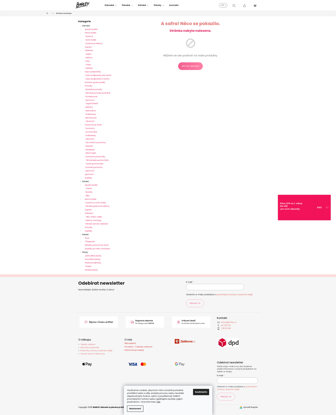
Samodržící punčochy (96, 142)
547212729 (226, 325)
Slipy (88, 195)
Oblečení (89, 50)
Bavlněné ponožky (94, 89)
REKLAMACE (130, 343)
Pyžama (89, 36)
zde (158, 401)
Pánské (85, 181)
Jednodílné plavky (93, 255)
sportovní (90, 170)
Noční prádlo (90, 32)
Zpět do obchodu (190, 66)
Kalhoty (89, 57)
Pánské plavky (91, 270)
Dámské (86, 25)
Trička (88, 64)
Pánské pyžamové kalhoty (98, 206)
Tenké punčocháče (94, 163)
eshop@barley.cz (229, 322)
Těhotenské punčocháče (97, 160)
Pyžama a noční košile (96, 202)
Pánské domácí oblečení (97, 223)
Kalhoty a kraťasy (94, 220)
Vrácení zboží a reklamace (92, 353)
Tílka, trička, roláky (94, 216)
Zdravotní (90, 121)
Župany (88, 47)
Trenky (89, 188)
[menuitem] (110, 5)
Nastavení (135, 408)
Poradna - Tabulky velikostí (138, 347)
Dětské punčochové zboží (97, 245)
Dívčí (87, 238)
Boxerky (89, 192)
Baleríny (89, 107)
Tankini (88, 266)
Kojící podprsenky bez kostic (98, 75)
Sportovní (90, 100)
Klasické (89, 146)
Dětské (85, 234)
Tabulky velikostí (87, 344)
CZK (222, 5)
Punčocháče (91, 132)
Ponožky (88, 86)
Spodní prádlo (91, 29)
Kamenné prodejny (134, 350)
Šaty (88, 61)
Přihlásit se (195, 303)
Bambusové (91, 117)
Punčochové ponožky (95, 156)
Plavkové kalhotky (93, 262)
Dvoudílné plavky (92, 259)
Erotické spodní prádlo (95, 82)
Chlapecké (90, 241)
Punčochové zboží (93, 124)
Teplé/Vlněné (92, 103)
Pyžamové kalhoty (94, 43)
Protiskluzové (91, 96)
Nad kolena (91, 110)
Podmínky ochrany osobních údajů (96, 350)
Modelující (90, 149)
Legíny (88, 54)
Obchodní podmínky (89, 347)
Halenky (89, 68)
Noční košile (91, 40)
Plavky (85, 252)
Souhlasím (201, 391)
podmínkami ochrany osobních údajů (234, 294)
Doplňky (88, 178)
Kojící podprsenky (93, 71)
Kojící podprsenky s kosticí (98, 79)
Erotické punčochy (94, 167)
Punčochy (90, 128)
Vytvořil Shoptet (250, 407)
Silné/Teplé (91, 153)
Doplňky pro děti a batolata (97, 248)
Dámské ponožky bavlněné (98, 93)
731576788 (226, 328)
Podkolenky (91, 114)
